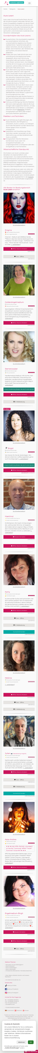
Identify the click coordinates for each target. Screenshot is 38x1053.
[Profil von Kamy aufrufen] (19, 569)
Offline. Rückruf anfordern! (19, 249)
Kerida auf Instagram (12, 992)
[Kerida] (6, 2)
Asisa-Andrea (10, 839)
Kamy (7, 592)
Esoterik (31, 177)
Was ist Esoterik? (10, 966)
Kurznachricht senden (19, 632)
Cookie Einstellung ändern (13, 1007)
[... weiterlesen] (15, 244)
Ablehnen (21, 1042)
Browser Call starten (19, 537)
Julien (15, 753)
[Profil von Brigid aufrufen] (19, 426)
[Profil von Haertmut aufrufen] (19, 494)
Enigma (8, 230)
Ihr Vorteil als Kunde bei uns (13, 980)
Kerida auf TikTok (11, 985)
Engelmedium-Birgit (14, 913)
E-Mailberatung (20, 402)
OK (31, 1042)
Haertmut (9, 516)
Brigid (10, 448)
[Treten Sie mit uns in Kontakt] (31, 1051)
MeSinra (8, 678)
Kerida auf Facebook (12, 989)
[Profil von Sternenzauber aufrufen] (19, 346)
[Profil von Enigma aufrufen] (19, 208)
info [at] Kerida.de (12, 1003)
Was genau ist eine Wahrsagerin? (14, 964)
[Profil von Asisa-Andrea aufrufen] (19, 817)
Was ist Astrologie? (11, 969)
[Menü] (29, 3)
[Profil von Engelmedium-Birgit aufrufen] (19, 891)
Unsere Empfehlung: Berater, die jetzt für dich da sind (19, 389)
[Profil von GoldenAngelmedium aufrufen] (19, 280)
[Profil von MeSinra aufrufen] (19, 655)
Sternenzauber (11, 369)
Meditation (21, 109)
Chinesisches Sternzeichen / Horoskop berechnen (19, 970)
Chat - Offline (20, 256)
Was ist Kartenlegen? (11, 967)
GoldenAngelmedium (14, 302)
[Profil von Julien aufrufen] (19, 731)
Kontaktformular (10, 1004)
